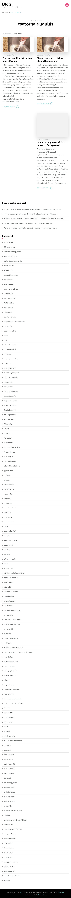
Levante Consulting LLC (13, 620)
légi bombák (8, 606)
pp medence (8, 722)
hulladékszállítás (10, 508)
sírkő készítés (9, 755)
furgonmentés (9, 452)
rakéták (7, 727)
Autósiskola (8, 294)
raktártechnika (9, 736)
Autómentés (9, 284)
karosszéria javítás (10, 540)
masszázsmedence (11, 638)
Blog (6, 4)
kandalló (7, 536)
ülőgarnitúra (8, 857)
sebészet (7, 750)
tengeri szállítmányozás (13, 829)
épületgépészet (10, 415)
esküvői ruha (8, 419)
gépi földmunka (10, 461)
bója (5, 340)
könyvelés (7, 587)
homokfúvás (8, 503)
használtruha (9, 489)
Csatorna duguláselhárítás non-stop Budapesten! (51, 144)
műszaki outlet (9, 675)
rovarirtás (7, 745)
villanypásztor (9, 866)
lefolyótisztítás (9, 601)
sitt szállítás (8, 759)
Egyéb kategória (10, 410)
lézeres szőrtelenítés (12, 624)
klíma (6, 564)
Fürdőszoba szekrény (12, 447)
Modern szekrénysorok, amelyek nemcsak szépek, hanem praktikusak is (30, 214)
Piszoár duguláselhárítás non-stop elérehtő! (18, 60)
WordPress (42, 895)
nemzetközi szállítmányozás (14, 703)
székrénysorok (9, 792)
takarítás (7, 815)
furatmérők (8, 443)
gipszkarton (8, 471)
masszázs (7, 634)
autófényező (8, 280)
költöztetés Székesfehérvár (14, 573)
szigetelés (8, 806)
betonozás (8, 326)
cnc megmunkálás (10, 359)
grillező (7, 480)
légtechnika (8, 615)
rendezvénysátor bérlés (13, 741)
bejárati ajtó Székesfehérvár (14, 321)
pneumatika (8, 713)
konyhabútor (9, 582)
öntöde (6, 708)
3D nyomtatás (9, 247)
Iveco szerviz (8, 522)
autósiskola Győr (10, 298)
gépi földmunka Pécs (12, 466)
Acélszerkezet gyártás (12, 252)
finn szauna (8, 433)
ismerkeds (8, 517)
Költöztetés (8, 568)
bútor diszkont (9, 345)
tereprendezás (9, 834)
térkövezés (8, 843)
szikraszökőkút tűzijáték (13, 810)
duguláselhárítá (9, 55)
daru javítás (8, 387)
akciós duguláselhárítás (13, 261)
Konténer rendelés (11, 578)
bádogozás (8, 312)
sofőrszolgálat (9, 773)
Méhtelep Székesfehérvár (13, 647)
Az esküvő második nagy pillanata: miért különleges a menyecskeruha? (31, 228)
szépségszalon (9, 801)
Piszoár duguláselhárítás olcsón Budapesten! (50, 60)
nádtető (7, 680)
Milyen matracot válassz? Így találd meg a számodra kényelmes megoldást (32, 209)
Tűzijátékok (8, 852)
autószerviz (8, 308)
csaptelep (7, 363)
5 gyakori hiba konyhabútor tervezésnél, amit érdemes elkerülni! (28, 223)
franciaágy (8, 438)
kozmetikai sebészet (11, 592)
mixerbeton (8, 657)
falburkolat (8, 424)
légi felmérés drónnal (12, 610)
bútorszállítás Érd (11, 349)
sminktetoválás (9, 764)
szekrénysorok (9, 787)
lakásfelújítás (9, 596)
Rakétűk (7, 731)
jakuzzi (6, 526)
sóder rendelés (9, 769)
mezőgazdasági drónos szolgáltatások (18, 652)
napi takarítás (9, 694)
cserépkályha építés (11, 373)
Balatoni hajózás (10, 317)
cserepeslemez (9, 368)
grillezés (7, 475)
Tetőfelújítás (9, 848)
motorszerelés (9, 666)
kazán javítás (8, 545)
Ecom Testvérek (10, 405)
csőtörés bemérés (10, 377)
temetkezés (8, 824)
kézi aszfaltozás (10, 559)
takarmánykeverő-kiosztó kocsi (15, 820)
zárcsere (7, 880)
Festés (6, 429)
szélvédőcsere (9, 797)
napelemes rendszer (11, 689)
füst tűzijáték (9, 457)
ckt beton (7, 354)
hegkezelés (8, 494)
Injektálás (7, 512)
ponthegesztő (9, 717)
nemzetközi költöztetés (13, 699)
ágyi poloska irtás (10, 256)
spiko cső (7, 778)
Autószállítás (9, 303)
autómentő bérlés (11, 289)
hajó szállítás (9, 484)
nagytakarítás (9, 685)
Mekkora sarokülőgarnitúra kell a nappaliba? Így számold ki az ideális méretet (33, 218)
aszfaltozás (8, 270)
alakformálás (9, 266)
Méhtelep (7, 643)
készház (7, 554)
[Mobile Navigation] (67, 5)
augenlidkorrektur (11, 275)
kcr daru (7, 550)
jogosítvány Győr (10, 531)
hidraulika (7, 498)
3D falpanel (8, 242)
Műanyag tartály (10, 671)
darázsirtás (8, 382)
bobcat (6, 335)
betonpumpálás (10, 331)
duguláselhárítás (10, 401)
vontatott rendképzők (12, 876)
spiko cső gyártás (10, 783)
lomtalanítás (8, 629)
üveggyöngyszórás (11, 862)
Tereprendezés (9, 839)
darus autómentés (11, 391)
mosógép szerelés (11, 661)
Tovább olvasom (9, 107)
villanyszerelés (9, 871)
